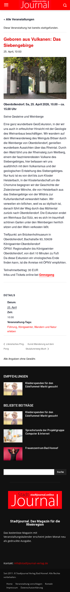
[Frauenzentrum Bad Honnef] (13, 454)
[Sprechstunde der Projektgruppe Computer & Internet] (13, 436)
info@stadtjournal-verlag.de (31, 563)
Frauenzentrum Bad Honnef (41, 448)
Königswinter (25, 327)
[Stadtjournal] (35, 500)
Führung (12, 327)
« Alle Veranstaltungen (19, 19)
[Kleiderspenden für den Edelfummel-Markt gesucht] (13, 389)
